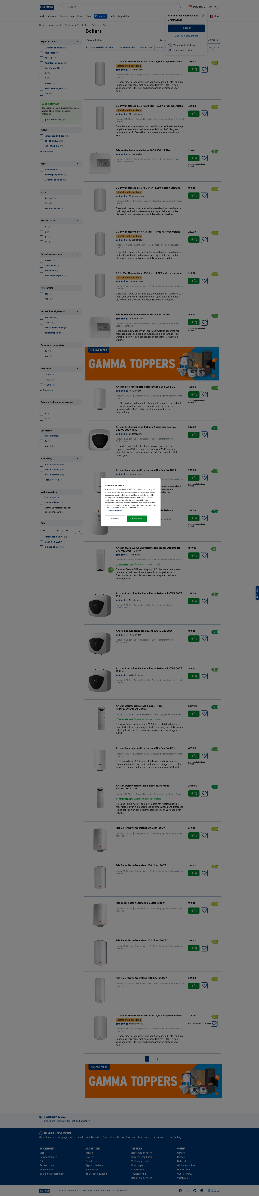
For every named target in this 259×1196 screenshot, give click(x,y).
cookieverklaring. (116, 510)
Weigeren (115, 518)
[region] (131, 502)
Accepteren (137, 518)
